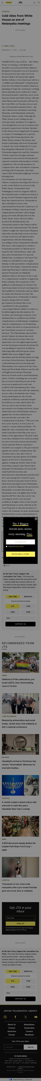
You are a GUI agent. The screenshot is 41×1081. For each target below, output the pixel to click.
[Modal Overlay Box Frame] (20, 540)
